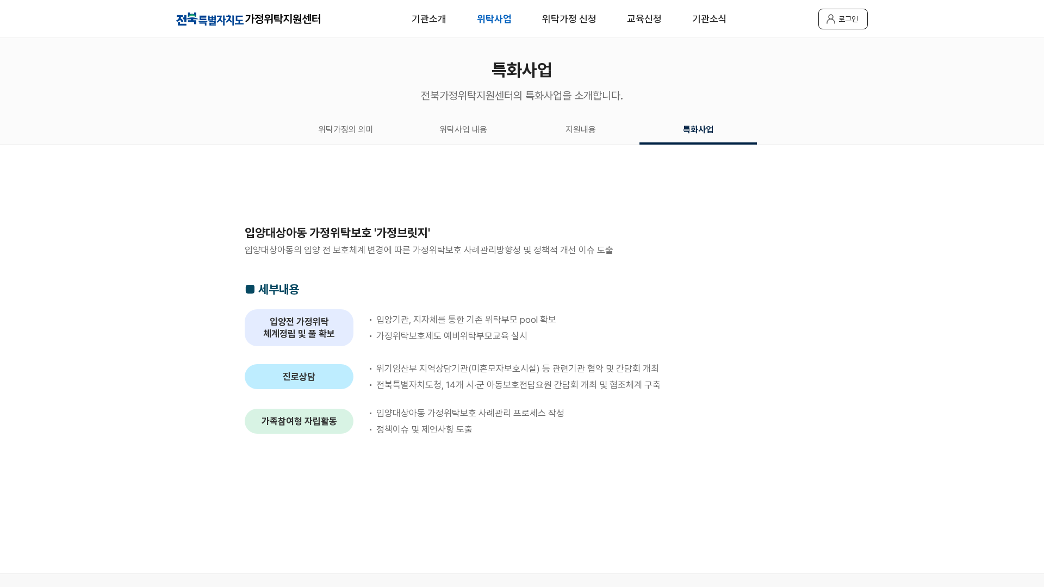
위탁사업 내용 (463, 129)
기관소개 (429, 18)
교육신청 (644, 18)
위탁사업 (494, 18)
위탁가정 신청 (569, 18)
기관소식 (709, 18)
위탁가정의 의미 (346, 129)
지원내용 (581, 129)
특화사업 (698, 129)
